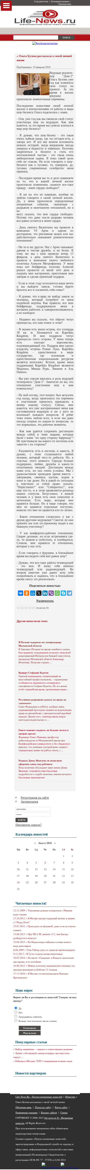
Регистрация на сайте (35, 797)
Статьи (64, 1112)
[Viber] (51, 593)
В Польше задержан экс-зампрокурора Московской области (40, 643)
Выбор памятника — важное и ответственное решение (44, 1049)
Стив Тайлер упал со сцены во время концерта (50, 949)
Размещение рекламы (60, 1)
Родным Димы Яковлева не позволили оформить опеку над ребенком (40, 762)
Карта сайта (61, 1107)
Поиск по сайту (43, 1107)
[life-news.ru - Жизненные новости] (45, 25)
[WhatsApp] (57, 593)
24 (18, 882)
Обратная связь (64, 4)
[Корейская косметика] (45, 43)
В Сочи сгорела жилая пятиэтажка (44, 953)
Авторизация (29, 801)
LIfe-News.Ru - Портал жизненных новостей (39, 1096)
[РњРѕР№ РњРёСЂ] (32, 593)
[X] (39, 593)
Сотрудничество (41, 1)
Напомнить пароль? (29, 825)
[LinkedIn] (45, 593)
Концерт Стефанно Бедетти (33, 672)
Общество (70, 1096)
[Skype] (63, 593)
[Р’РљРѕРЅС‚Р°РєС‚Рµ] (20, 593)
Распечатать (45, 600)
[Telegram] (69, 593)
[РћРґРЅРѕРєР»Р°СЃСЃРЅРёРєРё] (26, 593)
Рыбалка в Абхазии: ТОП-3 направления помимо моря (43, 1061)
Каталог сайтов (49, 1112)
